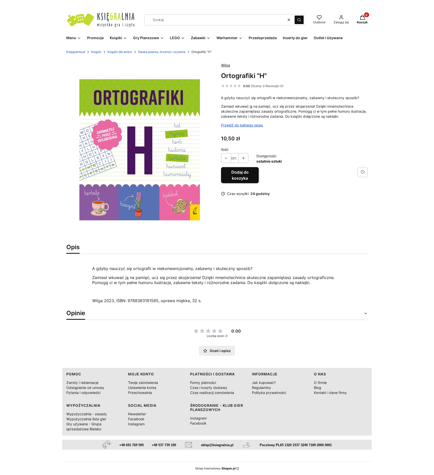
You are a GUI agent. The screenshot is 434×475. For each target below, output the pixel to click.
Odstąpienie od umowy (85, 387)
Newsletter (137, 414)
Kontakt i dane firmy (330, 392)
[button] (299, 20)
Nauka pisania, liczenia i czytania (161, 52)
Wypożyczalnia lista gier (86, 419)
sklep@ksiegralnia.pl (217, 445)
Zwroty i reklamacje (82, 382)
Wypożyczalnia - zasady (86, 414)
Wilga (225, 65)
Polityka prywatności (269, 392)
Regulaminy (261, 387)
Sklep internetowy (215, 468)
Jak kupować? (264, 382)
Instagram (136, 424)
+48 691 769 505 (131, 445)
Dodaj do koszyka (240, 175)
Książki (96, 52)
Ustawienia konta (142, 387)
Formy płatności (203, 382)
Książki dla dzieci (119, 52)
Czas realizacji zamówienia (212, 392)
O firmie (320, 382)
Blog (317, 387)
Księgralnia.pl (75, 52)
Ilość (225, 149)
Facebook (136, 419)
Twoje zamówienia (143, 382)
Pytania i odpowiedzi (83, 392)
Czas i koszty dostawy (208, 387)
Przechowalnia (140, 392)
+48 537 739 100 (164, 445)
